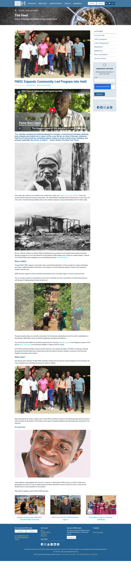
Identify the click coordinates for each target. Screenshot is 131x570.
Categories (98, 31)
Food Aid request (45, 532)
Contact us (44, 534)
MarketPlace (77, 3)
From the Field (99, 35)
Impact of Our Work (55, 3)
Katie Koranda (31, 85)
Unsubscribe (94, 554)
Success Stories (100, 58)
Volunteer (100, 3)
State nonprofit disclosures (83, 554)
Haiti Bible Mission (62, 257)
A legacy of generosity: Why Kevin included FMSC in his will (29, 518)
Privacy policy (65, 554)
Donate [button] (32, 531)
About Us (67, 3)
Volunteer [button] (20, 531)
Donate (92, 3)
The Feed (21, 10)
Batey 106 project (25, 344)
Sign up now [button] (71, 537)
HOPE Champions (100, 39)
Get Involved (31, 3)
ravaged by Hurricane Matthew (69, 195)
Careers (17, 539)
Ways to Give (42, 3)
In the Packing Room (101, 43)
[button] (111, 3)
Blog (42, 530)
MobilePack (98, 51)
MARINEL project (64, 342)
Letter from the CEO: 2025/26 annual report (65, 518)
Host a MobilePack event (22, 536)
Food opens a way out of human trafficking (100, 518)
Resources (44, 536)
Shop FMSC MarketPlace (22, 537)
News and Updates (32, 10)
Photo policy (73, 554)
